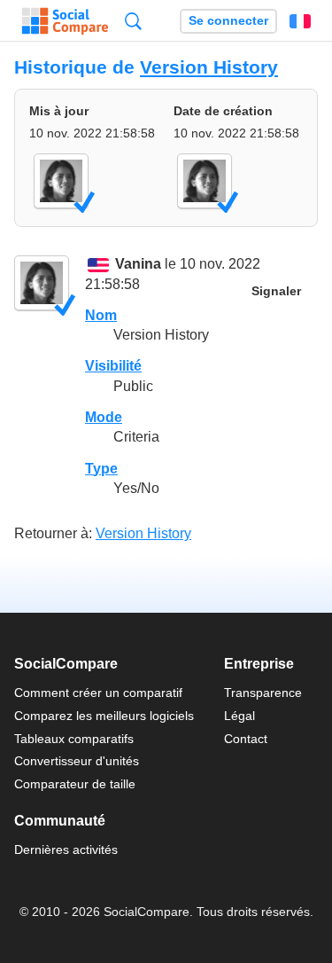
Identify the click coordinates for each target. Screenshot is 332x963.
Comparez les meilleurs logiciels (104, 716)
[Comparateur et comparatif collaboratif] (65, 21)
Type (101, 468)
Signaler (276, 291)
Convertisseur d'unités (76, 761)
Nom (101, 315)
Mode (103, 417)
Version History (209, 67)
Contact (245, 739)
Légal (239, 716)
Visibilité (113, 365)
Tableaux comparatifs (74, 739)
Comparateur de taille (74, 784)
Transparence (263, 692)
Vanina (138, 264)
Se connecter (228, 20)
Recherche (133, 20)
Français (300, 21)
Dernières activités (66, 849)
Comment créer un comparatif (98, 692)
